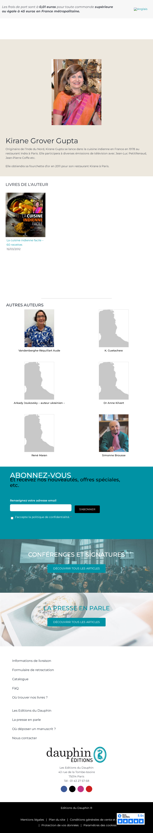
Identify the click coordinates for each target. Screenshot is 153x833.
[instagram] (80, 789)
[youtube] (89, 789)
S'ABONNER (87, 509)
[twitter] (72, 789)
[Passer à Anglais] (140, 9)
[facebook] (64, 789)
